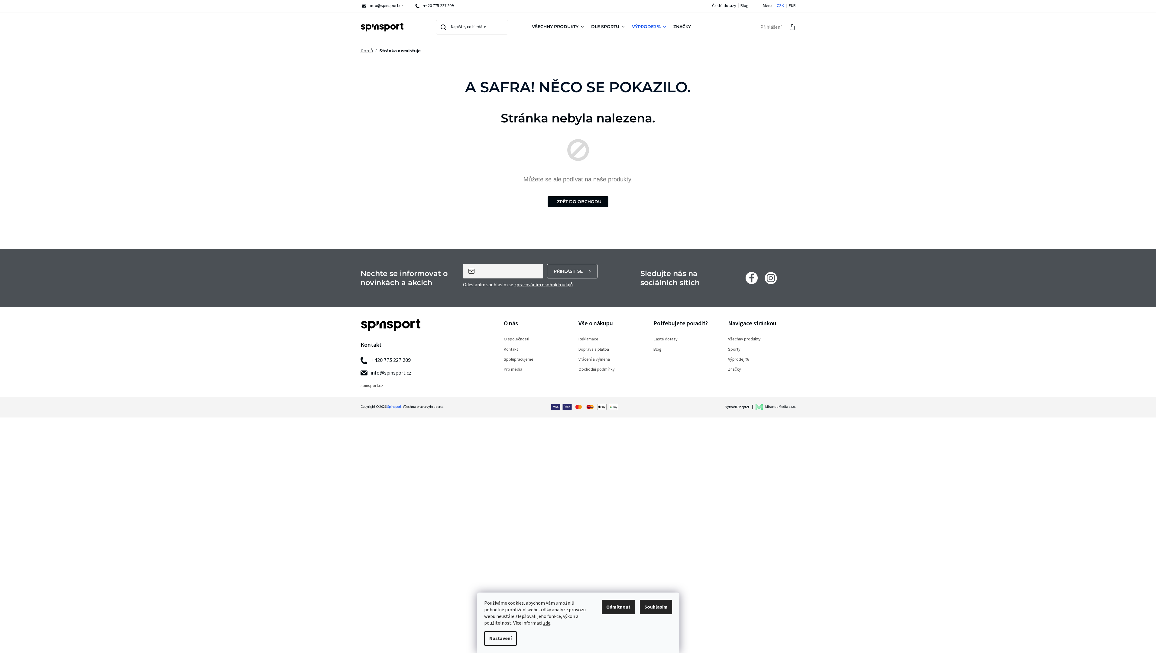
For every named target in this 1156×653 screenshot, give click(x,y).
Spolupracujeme (518, 359)
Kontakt (511, 349)
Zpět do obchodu (579, 201)
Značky (734, 369)
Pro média (513, 369)
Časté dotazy (724, 6)
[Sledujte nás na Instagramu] (771, 278)
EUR (792, 6)
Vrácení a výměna (594, 359)
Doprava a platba (593, 349)
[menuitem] (559, 27)
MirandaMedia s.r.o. (780, 406)
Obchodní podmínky (596, 369)
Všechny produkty (744, 339)
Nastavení (500, 638)
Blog (744, 6)
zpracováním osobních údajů (543, 284)
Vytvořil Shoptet (737, 407)
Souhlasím (656, 607)
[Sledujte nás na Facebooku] (752, 278)
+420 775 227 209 (391, 360)
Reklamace (588, 339)
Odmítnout (618, 607)
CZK (780, 6)
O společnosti (516, 339)
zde (546, 623)
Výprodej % (738, 359)
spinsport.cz (372, 386)
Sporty (734, 349)
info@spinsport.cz (391, 373)
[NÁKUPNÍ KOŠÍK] (792, 27)
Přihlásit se (568, 271)
